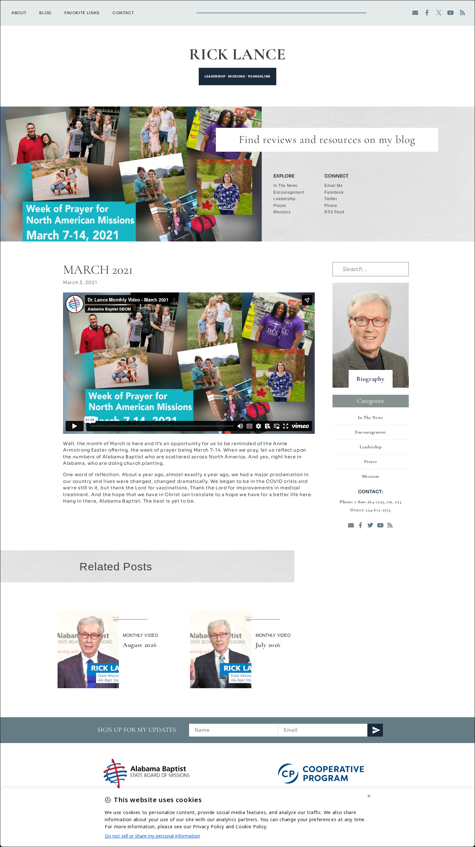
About (18, 12)
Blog (45, 12)
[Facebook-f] (427, 12)
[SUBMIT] (375, 730)
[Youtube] (450, 12)
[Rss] (462, 12)
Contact (123, 12)
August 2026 (139, 645)
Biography (370, 379)
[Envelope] (415, 12)
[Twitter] (370, 525)
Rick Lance (237, 54)
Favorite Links (82, 12)
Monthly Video (140, 635)
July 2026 (268, 645)
